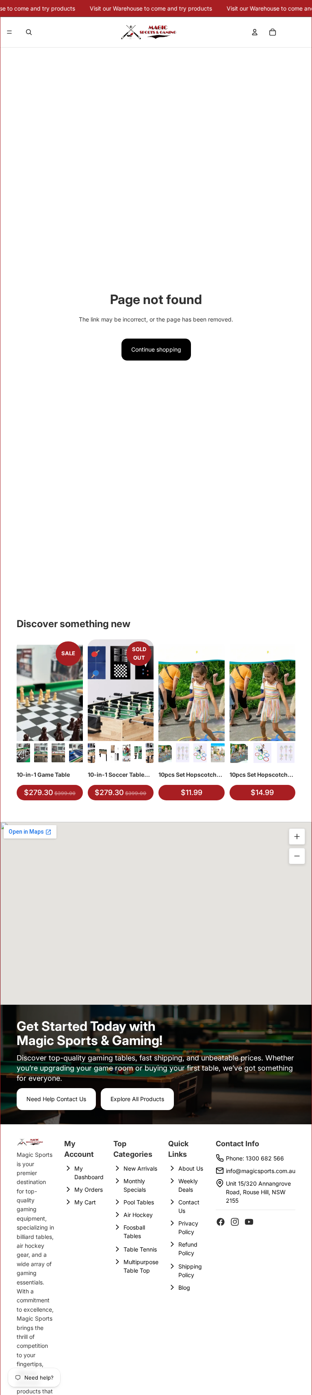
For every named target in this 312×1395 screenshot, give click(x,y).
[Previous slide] (26, 690)
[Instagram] (235, 1222)
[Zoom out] (297, 856)
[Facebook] (220, 1222)
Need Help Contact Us (56, 1098)
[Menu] (9, 32)
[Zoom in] (297, 836)
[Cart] (273, 32)
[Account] (255, 32)
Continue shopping (156, 349)
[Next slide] (74, 690)
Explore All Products (137, 1098)
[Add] (70, 728)
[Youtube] (249, 1222)
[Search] (29, 32)
